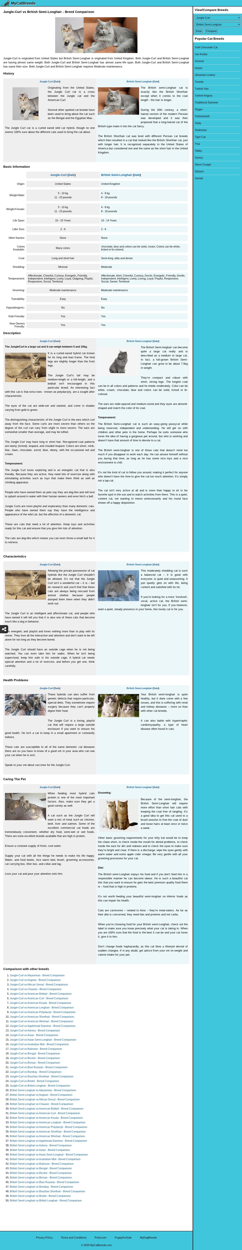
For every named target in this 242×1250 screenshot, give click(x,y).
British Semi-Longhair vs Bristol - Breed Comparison (40, 1196)
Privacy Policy (44, 1237)
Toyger (199, 109)
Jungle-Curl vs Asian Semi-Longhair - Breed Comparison (43, 1039)
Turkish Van (202, 88)
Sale (56, 81)
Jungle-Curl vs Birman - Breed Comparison (35, 1062)
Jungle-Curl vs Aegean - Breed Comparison (35, 980)
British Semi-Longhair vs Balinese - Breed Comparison (42, 1163)
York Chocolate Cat (206, 47)
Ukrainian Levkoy (205, 75)
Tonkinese (201, 130)
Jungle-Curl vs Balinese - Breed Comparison (36, 1048)
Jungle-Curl (46, 81)
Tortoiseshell (202, 116)
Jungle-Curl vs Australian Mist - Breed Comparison (39, 1044)
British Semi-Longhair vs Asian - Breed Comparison (40, 1150)
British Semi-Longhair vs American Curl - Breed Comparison (45, 1113)
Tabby (198, 150)
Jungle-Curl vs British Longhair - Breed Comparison (40, 1085)
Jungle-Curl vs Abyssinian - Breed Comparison (37, 975)
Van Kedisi (201, 54)
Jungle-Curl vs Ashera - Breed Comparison (35, 1030)
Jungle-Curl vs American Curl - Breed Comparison (39, 998)
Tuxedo (199, 81)
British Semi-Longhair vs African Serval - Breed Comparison (45, 1099)
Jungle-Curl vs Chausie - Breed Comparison (36, 989)
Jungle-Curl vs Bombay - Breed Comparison (35, 1071)
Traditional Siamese (206, 102)
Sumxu (199, 157)
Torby (198, 123)
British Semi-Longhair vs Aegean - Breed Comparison (41, 1094)
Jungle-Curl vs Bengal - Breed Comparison (35, 1053)
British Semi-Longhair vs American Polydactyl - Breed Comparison (48, 1127)
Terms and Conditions (73, 1237)
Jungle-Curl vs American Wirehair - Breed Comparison (41, 1021)
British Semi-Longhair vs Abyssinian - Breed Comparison (43, 1090)
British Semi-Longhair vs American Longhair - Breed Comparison (47, 1122)
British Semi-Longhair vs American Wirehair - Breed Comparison (47, 1136)
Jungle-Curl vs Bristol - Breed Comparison (34, 1081)
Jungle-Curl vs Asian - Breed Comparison (34, 1035)
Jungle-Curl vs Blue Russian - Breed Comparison (38, 1067)
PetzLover (101, 1237)
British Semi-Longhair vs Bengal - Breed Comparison (41, 1168)
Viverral (199, 61)
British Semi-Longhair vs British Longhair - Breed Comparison (46, 1200)
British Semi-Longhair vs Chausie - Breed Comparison (41, 1104)
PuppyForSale (123, 1237)
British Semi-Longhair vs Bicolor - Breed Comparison (41, 1173)
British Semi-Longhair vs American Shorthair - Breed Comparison (48, 1131)
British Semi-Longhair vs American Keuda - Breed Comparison (46, 1117)
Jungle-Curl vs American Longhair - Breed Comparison (42, 1007)
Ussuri (198, 68)
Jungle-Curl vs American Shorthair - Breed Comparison (42, 1016)
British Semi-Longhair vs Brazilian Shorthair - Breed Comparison (47, 1191)
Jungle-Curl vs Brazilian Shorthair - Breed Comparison (41, 1076)
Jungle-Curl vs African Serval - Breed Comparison (39, 984)
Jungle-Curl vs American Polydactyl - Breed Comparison (43, 1012)
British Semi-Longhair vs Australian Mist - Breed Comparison (45, 1159)
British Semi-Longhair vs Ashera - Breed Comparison (41, 1145)
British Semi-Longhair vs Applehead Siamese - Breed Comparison (48, 1140)
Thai (197, 143)
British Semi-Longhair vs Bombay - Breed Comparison (41, 1186)
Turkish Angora (203, 95)
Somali (199, 178)
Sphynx (199, 171)
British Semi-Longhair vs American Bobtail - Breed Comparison (46, 1108)
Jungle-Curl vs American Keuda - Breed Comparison (40, 1003)
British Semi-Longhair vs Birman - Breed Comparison (41, 1177)
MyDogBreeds (148, 1237)
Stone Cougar (203, 164)
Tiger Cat (200, 137)
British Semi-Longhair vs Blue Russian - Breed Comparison (44, 1182)
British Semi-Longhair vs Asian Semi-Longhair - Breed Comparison (49, 1154)
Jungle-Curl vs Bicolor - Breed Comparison (35, 1058)
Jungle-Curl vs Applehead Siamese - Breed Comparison (42, 1026)
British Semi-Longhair (139, 81)
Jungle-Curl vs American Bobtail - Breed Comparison (41, 993)
